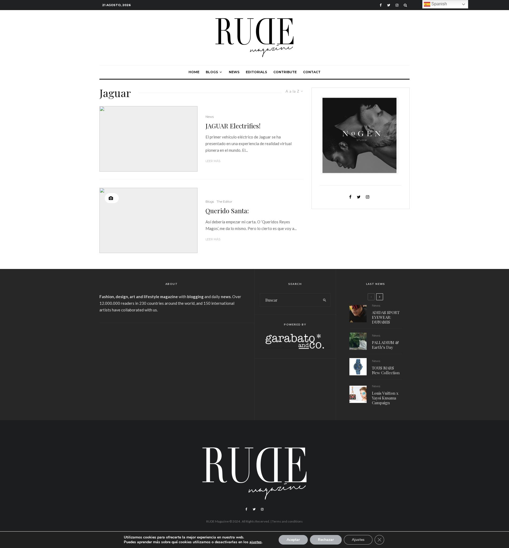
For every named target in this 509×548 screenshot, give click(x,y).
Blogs (212, 72)
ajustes (255, 542)
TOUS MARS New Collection (386, 370)
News (234, 72)
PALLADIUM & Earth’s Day (385, 345)
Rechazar (326, 539)
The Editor (224, 201)
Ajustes (358, 539)
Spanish (438, 4)
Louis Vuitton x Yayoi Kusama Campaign (385, 398)
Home (193, 72)
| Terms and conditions (286, 521)
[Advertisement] (171, 368)
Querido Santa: (227, 211)
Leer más (212, 161)
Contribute (285, 72)
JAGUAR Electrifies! (233, 126)
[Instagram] (397, 5)
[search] (324, 300)
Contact (312, 72)
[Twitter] (388, 5)
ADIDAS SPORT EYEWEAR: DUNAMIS (386, 317)
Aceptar (293, 539)
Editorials (256, 72)
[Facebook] (380, 5)
